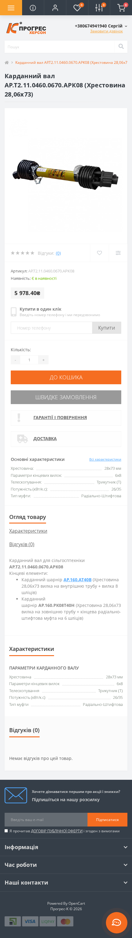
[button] (55, 7)
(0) (58, 253)
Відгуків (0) (21, 544)
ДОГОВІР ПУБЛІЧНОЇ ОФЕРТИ (57, 831)
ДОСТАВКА (45, 438)
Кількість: (21, 349)
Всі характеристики (105, 459)
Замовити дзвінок (106, 31)
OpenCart (76, 903)
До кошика (66, 377)
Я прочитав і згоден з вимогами (65, 831)
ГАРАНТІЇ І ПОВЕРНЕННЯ (60, 417)
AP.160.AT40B (77, 579)
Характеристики (28, 530)
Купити (106, 327)
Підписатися (107, 819)
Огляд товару (27, 516)
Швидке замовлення (66, 397)
